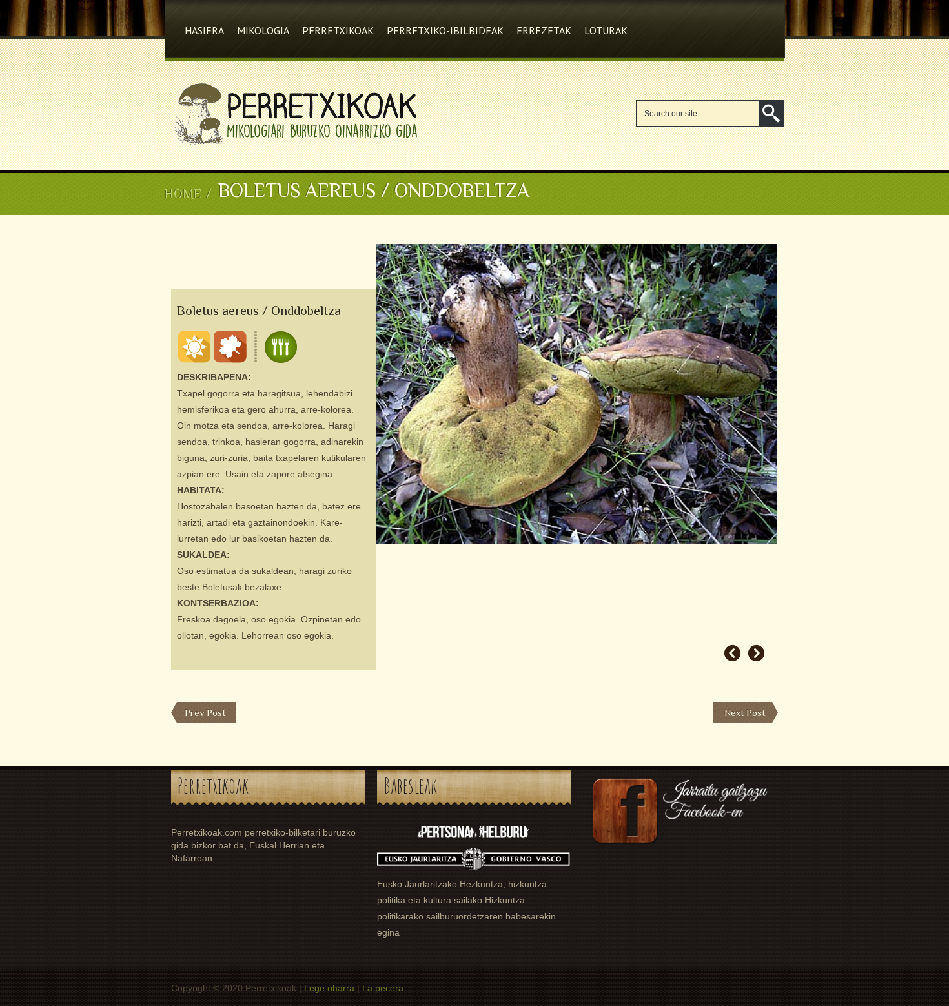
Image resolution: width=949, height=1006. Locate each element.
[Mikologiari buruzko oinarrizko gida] (293, 145)
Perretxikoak (338, 30)
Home (183, 194)
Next (756, 653)
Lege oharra (329, 988)
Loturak (606, 30)
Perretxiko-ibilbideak (445, 30)
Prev (732, 653)
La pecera (382, 988)
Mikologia (263, 30)
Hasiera (204, 30)
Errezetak (543, 30)
